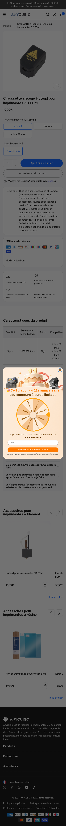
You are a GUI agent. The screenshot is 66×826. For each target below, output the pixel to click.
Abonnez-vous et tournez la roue (33, 449)
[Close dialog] (60, 370)
